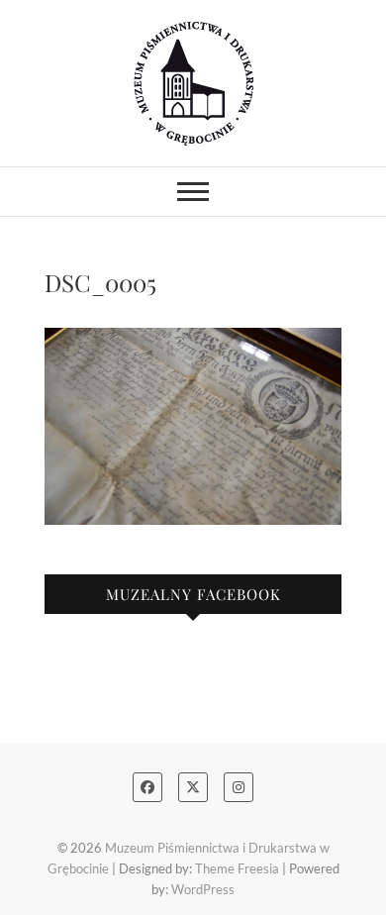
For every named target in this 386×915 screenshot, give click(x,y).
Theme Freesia (237, 868)
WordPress (203, 889)
